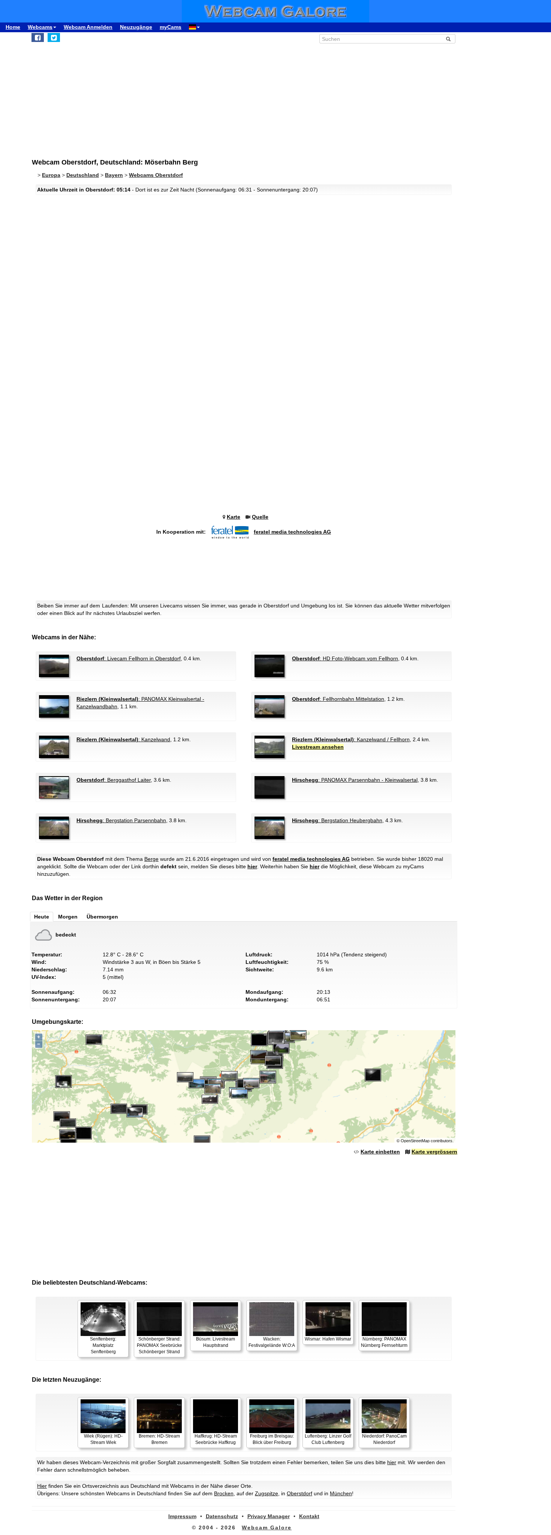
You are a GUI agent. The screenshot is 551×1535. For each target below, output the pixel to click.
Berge (151, 859)
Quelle (260, 517)
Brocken (224, 1493)
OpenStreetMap (415, 1141)
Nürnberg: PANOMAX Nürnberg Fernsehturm (384, 1342)
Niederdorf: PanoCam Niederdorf (384, 1439)
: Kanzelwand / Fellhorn (351, 739)
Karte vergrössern (434, 1152)
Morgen (68, 917)
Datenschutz (222, 1516)
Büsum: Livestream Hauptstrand (215, 1342)
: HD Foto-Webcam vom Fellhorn (345, 658)
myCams (170, 27)
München (341, 1493)
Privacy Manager (268, 1516)
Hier (42, 1486)
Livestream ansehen (318, 747)
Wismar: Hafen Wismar (328, 1339)
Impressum (182, 1516)
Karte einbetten (380, 1152)
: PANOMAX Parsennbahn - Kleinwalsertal (355, 780)
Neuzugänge (136, 27)
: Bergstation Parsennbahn (121, 820)
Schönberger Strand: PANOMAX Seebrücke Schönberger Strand (159, 1345)
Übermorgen (102, 917)
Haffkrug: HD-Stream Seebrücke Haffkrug (216, 1439)
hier (252, 866)
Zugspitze (266, 1493)
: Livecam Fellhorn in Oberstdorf (128, 658)
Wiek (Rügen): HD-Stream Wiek (103, 1439)
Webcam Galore (267, 1528)
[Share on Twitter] (53, 37)
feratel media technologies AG (292, 532)
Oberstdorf (299, 1493)
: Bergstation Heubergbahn (337, 820)
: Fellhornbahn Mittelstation (338, 699)
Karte (233, 517)
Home (13, 27)
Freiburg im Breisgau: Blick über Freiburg (272, 1439)
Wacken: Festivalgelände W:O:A (272, 1342)
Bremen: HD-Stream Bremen (159, 1439)
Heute (41, 917)
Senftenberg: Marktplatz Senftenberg (103, 1345)
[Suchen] (448, 39)
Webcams (40, 27)
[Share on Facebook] (37, 37)
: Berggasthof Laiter (113, 780)
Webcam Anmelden (88, 27)
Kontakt (309, 1516)
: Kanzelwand (123, 739)
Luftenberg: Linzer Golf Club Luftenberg (328, 1439)
